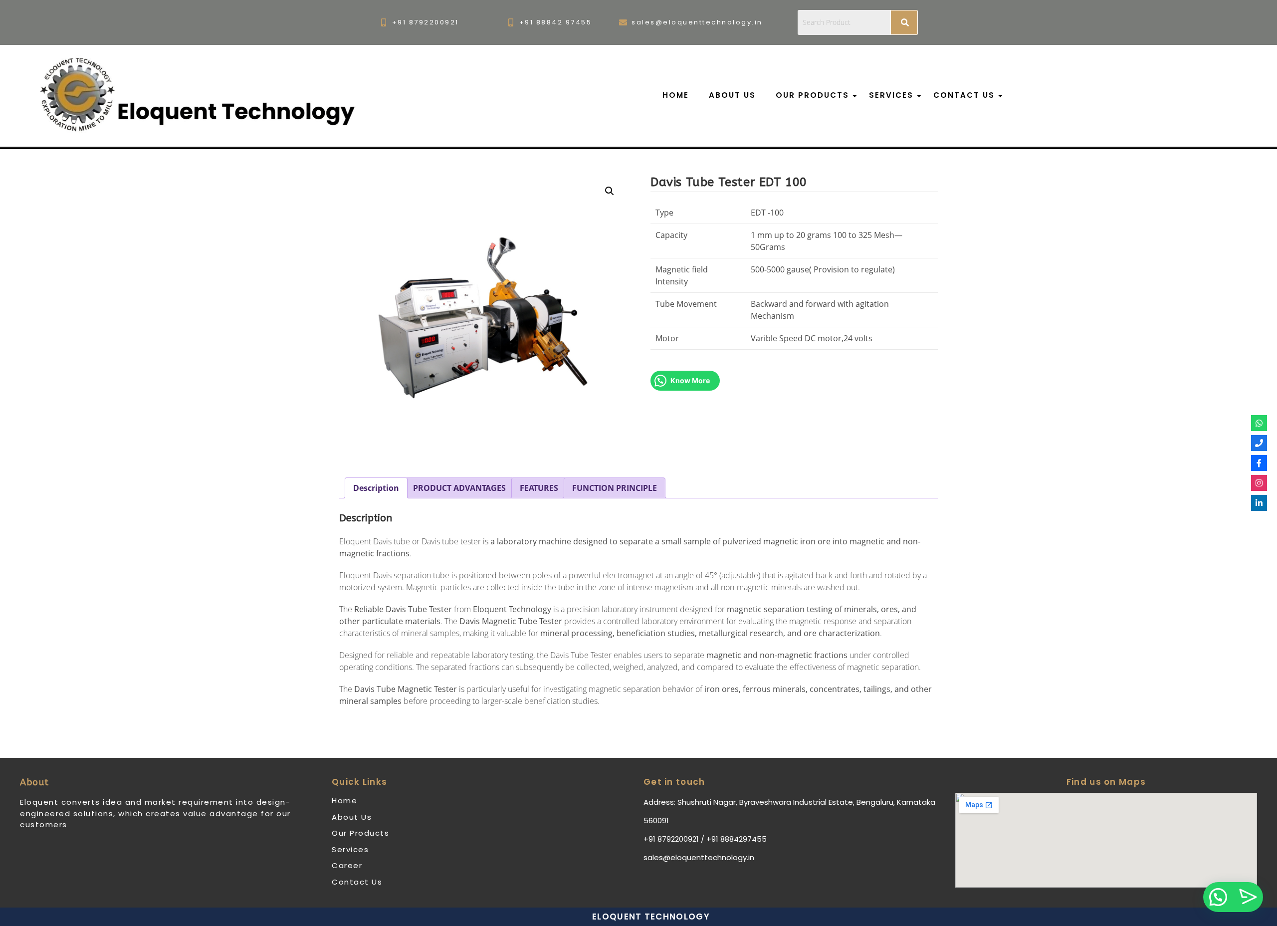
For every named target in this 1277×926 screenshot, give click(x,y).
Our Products (812, 95)
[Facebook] (1259, 463)
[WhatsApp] (1259, 423)
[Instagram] (1259, 483)
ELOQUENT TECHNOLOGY (651, 917)
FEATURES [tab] (539, 487)
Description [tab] (376, 487)
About (34, 782)
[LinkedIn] (1259, 503)
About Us (732, 95)
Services (891, 95)
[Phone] (1259, 443)
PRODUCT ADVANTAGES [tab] (459, 487)
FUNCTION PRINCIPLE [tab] (614, 487)
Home (675, 95)
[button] (610, 191)
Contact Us (964, 95)
